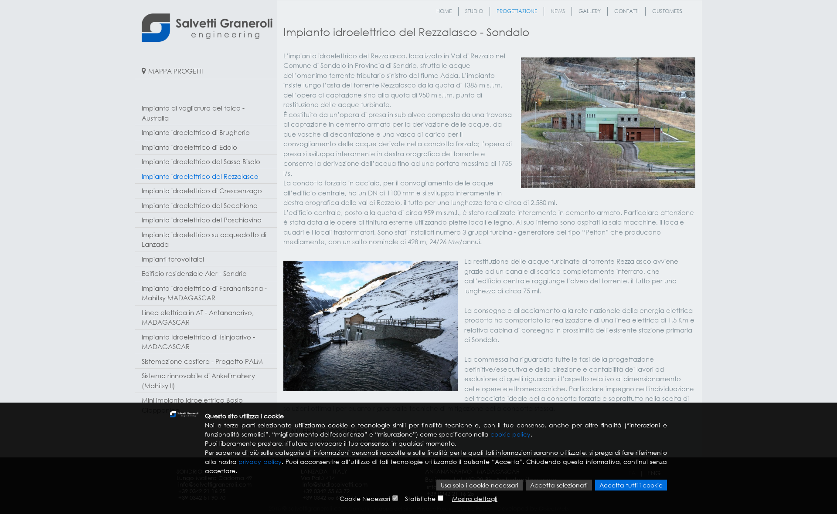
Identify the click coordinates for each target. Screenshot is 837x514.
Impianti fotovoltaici (173, 259)
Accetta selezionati (559, 485)
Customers (667, 11)
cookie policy (510, 434)
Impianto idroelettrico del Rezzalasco (200, 176)
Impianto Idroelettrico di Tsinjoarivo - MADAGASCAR (198, 342)
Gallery (589, 11)
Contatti (626, 11)
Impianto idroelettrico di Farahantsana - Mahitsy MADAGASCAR (204, 293)
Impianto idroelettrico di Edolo (189, 147)
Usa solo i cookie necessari (479, 485)
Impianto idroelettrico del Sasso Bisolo (201, 161)
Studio (474, 11)
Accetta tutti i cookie (631, 485)
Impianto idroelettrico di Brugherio (196, 132)
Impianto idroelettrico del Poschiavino (202, 219)
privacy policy (260, 461)
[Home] (207, 27)
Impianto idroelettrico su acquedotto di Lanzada (204, 239)
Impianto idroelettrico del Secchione (200, 205)
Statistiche (420, 498)
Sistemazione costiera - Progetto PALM (202, 361)
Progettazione (517, 11)
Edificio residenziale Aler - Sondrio (194, 273)
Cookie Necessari (365, 498)
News (558, 11)
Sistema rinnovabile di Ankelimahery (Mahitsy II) (198, 380)
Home (444, 11)
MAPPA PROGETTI (175, 71)
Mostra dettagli (474, 498)
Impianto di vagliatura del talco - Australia (193, 113)
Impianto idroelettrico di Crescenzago (202, 190)
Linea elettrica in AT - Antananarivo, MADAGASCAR (198, 317)
